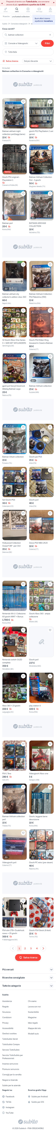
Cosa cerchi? (8, 29)
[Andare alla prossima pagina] (43, 948)
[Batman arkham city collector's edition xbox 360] (14, 283)
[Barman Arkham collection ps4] (14, 805)
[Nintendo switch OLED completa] (14, 648)
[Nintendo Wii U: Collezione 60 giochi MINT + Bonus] (14, 602)
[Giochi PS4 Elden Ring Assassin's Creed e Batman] (41, 329)
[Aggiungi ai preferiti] (23, 101)
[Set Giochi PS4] (14, 487)
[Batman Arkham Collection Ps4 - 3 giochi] (41, 166)
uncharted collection (21, 16)
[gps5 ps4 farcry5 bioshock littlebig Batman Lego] (14, 375)
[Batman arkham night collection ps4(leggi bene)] (14, 120)
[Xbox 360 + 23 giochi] (14, 693)
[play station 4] (41, 693)
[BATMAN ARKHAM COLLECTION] (41, 212)
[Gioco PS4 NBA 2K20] (41, 532)
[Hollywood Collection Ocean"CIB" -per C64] (14, 532)
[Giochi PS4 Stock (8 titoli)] (41, 919)
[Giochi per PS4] (41, 444)
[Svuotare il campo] (50, 35)
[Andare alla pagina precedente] (13, 948)
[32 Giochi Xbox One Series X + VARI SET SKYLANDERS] (14, 329)
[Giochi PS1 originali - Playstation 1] (14, 166)
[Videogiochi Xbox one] (41, 760)
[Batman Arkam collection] (14, 444)
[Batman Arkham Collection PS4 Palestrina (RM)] (41, 283)
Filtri (47, 43)
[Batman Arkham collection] (41, 375)
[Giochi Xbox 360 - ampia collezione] (41, 602)
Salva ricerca (12, 61)
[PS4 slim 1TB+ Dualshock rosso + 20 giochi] (14, 919)
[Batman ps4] (14, 212)
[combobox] (28, 35)
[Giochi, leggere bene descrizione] (41, 805)
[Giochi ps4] (41, 487)
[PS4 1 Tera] (14, 760)
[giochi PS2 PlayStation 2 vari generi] (41, 120)
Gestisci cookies (9, 1033)
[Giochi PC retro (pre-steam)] (41, 849)
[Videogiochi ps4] (14, 849)
